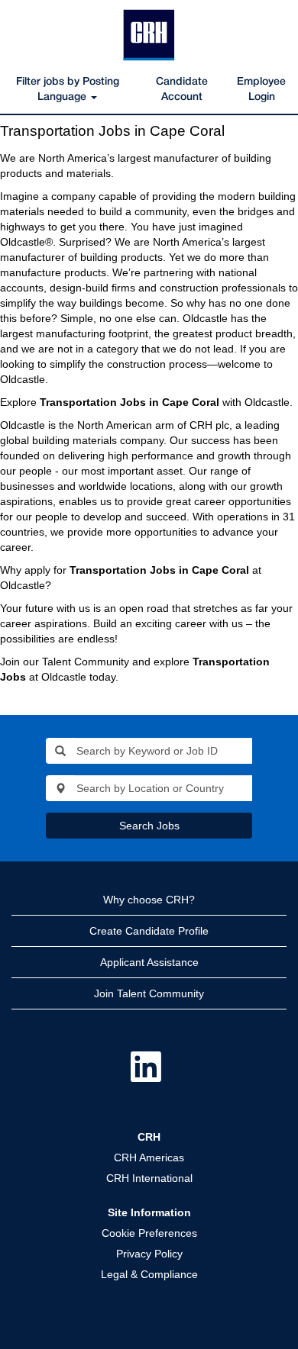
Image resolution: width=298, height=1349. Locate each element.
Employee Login (261, 89)
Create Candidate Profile (149, 931)
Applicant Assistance (149, 962)
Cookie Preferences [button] (149, 1233)
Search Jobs (149, 825)
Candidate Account (182, 89)
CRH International (149, 1178)
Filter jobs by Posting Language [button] (67, 89)
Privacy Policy (149, 1254)
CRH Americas (149, 1157)
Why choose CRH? (149, 899)
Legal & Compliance (149, 1274)
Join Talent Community (149, 993)
